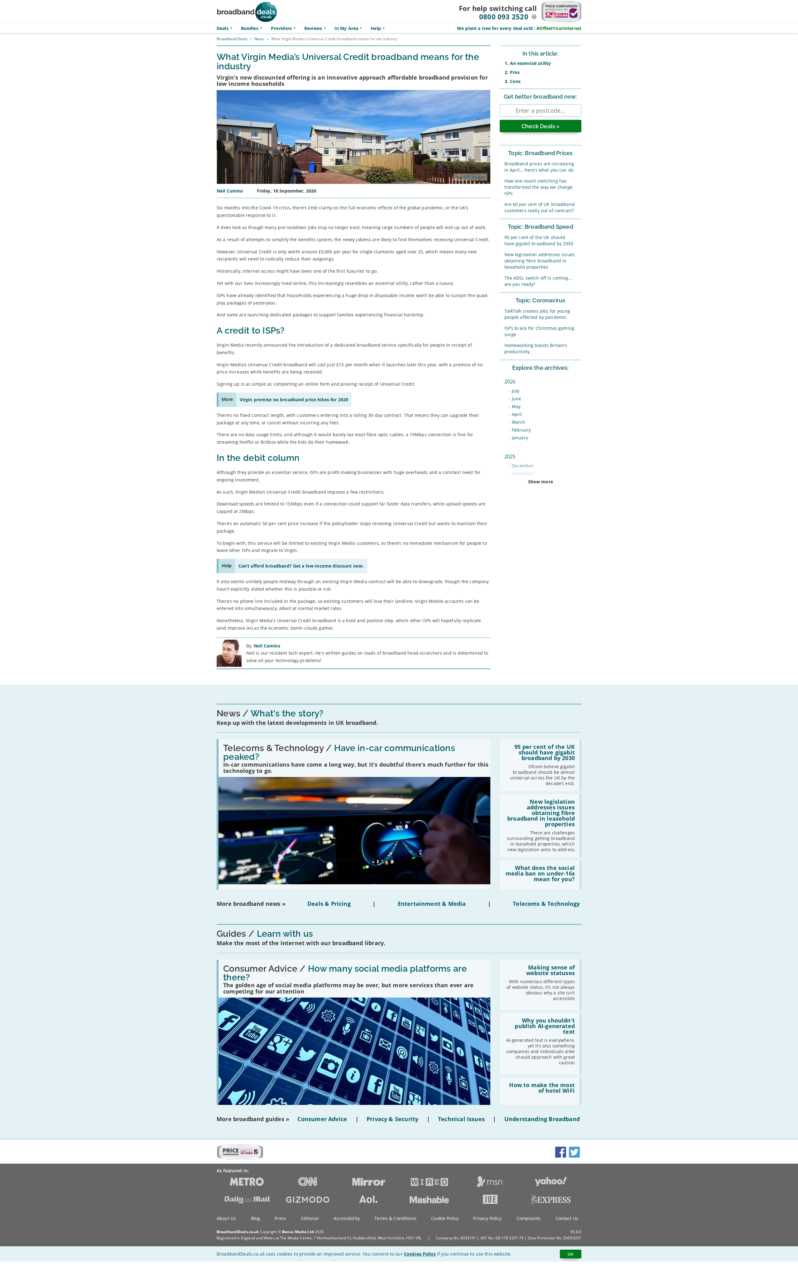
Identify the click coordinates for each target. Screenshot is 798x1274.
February (521, 430)
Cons (515, 81)
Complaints (529, 1218)
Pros (515, 72)
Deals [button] (222, 28)
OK (571, 1254)
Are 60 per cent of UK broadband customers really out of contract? (539, 207)
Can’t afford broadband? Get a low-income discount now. (301, 566)
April (517, 414)
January (520, 438)
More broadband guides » (253, 1119)
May (516, 406)
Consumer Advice (322, 1119)
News (259, 38)
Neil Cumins (267, 646)
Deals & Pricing (329, 903)
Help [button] (376, 28)
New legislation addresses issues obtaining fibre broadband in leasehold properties (539, 260)
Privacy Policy (487, 1218)
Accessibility (347, 1218)
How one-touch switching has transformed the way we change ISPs (538, 187)
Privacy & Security (392, 1119)
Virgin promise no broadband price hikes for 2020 (294, 400)
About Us (226, 1218)
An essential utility (530, 63)
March (519, 422)
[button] (534, 16)
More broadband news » (251, 903)
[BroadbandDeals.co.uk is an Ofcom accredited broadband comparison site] (240, 1157)
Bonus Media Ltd (298, 1231)
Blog (255, 1218)
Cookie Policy (445, 1218)
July (516, 391)
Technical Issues (461, 1119)
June (517, 399)
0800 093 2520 (503, 16)
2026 (510, 381)
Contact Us (566, 1218)
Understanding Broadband (542, 1119)
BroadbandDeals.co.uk (238, 1231)
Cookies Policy (420, 1254)
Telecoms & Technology (546, 903)
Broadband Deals (232, 38)
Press (280, 1218)
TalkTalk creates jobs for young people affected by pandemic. (537, 314)
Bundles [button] (249, 28)
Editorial (310, 1218)
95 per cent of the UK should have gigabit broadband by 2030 (538, 240)
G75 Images (474, 177)
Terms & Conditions (395, 1218)
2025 (510, 456)
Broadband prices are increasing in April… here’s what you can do (539, 167)
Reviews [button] (313, 28)
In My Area (346, 28)
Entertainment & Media (432, 903)
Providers (281, 28)
